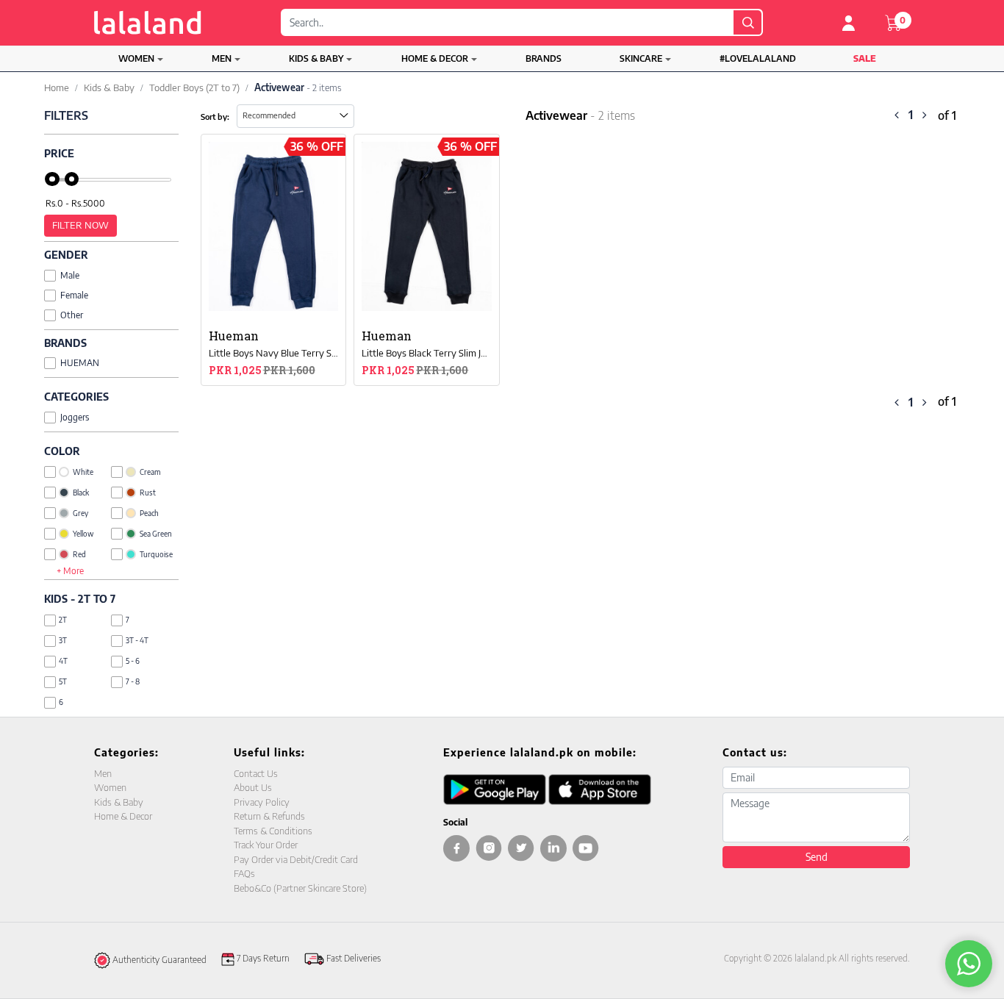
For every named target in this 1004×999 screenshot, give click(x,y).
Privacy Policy (262, 802)
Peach (149, 513)
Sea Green (156, 533)
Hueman (79, 362)
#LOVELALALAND (758, 58)
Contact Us (256, 773)
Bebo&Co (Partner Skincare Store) (300, 888)
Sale (864, 58)
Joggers (74, 417)
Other (71, 315)
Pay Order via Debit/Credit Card (296, 859)
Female (74, 295)
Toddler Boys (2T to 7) (194, 87)
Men (222, 58)
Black (81, 492)
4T (63, 660)
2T (63, 619)
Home (56, 87)
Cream (150, 472)
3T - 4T (137, 640)
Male (69, 275)
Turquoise (156, 554)
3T (63, 640)
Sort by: (215, 116)
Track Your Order (266, 845)
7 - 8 (133, 681)
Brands (544, 58)
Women (136, 58)
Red (79, 554)
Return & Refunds (269, 816)
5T (63, 681)
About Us (253, 787)
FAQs (244, 873)
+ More (70, 570)
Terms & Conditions (273, 831)
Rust (148, 492)
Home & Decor (434, 58)
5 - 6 (133, 660)
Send (817, 857)
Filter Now (80, 225)
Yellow (83, 533)
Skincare (641, 58)
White (83, 472)
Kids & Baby (316, 58)
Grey (80, 513)
